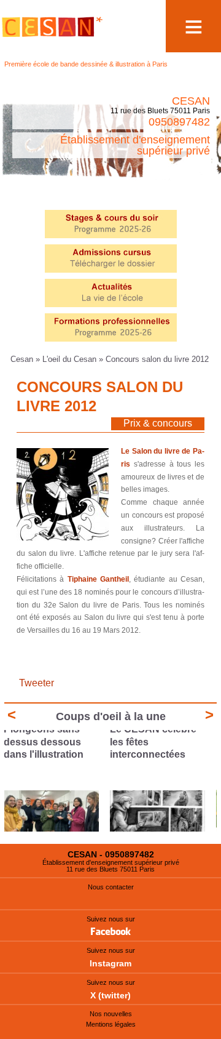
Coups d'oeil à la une (111, 716)
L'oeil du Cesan (69, 359)
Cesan (23, 359)
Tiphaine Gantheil (98, 579)
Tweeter (36, 683)
